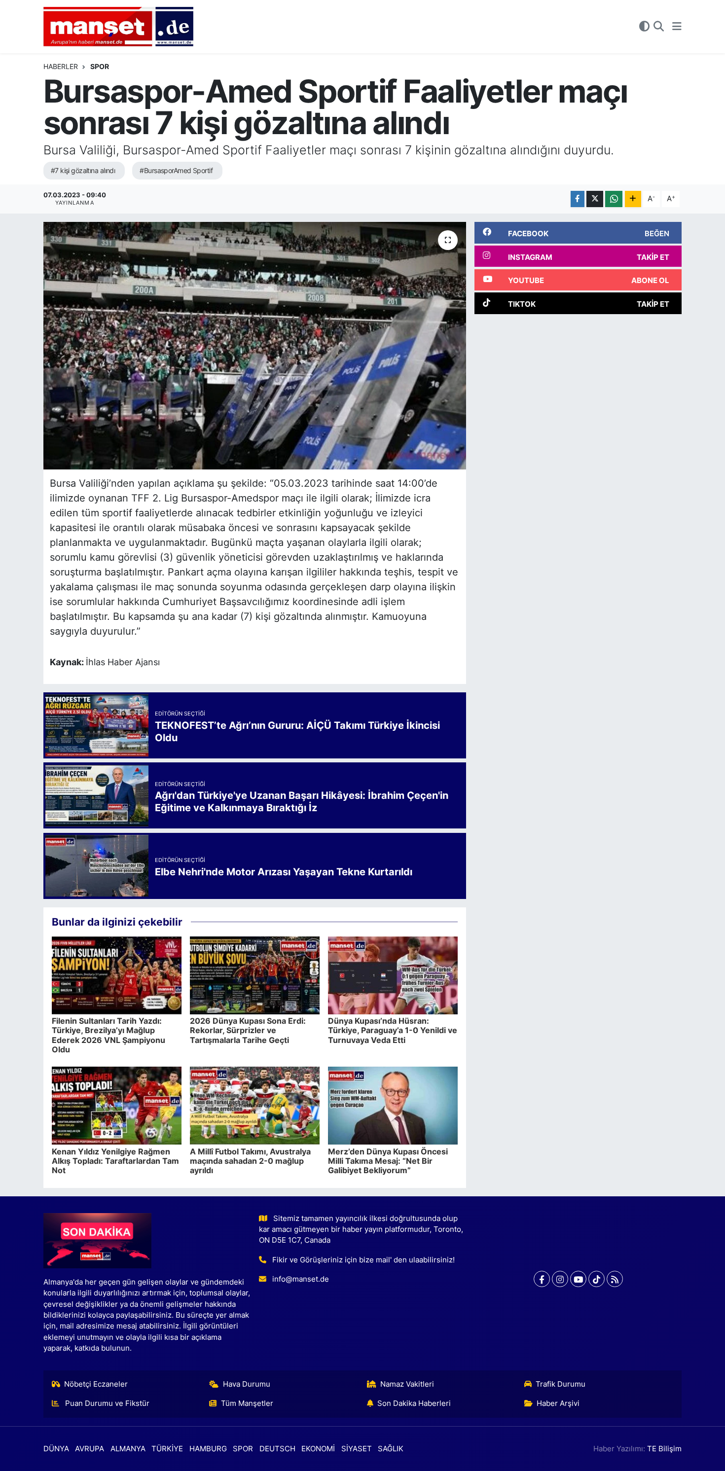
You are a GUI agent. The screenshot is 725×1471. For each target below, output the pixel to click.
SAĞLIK (390, 1448)
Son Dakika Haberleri (414, 1403)
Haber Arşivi (558, 1403)
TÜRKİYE (167, 1448)
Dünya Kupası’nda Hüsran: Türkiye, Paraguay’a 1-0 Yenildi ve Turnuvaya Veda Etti (392, 1030)
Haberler (60, 66)
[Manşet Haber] (118, 26)
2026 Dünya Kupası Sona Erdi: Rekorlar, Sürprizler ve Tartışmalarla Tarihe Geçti (248, 1030)
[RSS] (615, 1279)
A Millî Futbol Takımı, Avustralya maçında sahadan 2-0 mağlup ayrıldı (250, 1161)
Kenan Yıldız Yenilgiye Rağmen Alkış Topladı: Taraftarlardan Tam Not (115, 1161)
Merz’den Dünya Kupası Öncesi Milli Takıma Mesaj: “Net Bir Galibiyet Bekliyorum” (388, 1161)
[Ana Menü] (677, 26)
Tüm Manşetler (247, 1403)
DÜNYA (56, 1448)
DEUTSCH (277, 1448)
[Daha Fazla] (633, 199)
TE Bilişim (664, 1448)
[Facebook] (542, 1279)
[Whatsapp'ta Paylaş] (613, 199)
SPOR (99, 66)
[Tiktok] (596, 1279)
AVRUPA (89, 1448)
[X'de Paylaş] (594, 199)
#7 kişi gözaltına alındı (83, 170)
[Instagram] (560, 1279)
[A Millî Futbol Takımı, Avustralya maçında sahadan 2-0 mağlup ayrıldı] (255, 1105)
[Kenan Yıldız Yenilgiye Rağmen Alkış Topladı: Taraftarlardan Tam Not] (116, 1105)
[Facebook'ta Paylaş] (577, 199)
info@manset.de (300, 1279)
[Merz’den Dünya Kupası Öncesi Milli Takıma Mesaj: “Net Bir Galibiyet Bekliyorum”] (393, 1105)
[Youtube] (578, 1279)
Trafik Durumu (560, 1384)
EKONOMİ (318, 1448)
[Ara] (658, 26)
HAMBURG (208, 1448)
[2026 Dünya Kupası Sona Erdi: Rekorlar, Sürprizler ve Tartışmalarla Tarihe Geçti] (255, 975)
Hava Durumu (246, 1384)
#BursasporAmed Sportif (176, 170)
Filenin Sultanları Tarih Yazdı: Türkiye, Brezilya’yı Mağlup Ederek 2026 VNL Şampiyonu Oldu (108, 1035)
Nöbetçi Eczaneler (96, 1384)
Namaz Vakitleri (407, 1384)
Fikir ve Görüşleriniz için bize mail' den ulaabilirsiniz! (363, 1260)
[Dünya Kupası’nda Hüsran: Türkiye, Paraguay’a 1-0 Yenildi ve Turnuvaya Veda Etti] (393, 975)
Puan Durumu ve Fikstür (106, 1403)
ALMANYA (127, 1448)
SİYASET (356, 1448)
